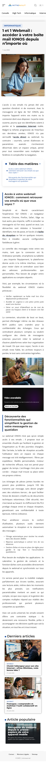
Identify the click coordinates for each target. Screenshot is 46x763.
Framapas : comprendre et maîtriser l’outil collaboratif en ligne (22, 706)
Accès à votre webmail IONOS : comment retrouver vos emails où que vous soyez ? (23, 171)
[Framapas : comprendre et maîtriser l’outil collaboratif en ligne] (23, 688)
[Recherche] (35, 5)
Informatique (12, 26)
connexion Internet (26, 126)
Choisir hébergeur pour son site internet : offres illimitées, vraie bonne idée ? (23, 668)
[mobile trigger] (4, 5)
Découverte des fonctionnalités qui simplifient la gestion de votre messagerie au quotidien (22, 179)
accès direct (19, 137)
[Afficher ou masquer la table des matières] (39, 163)
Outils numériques (16, 724)
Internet (10, 664)
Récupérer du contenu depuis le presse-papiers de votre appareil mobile (22, 731)
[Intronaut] (17, 5)
